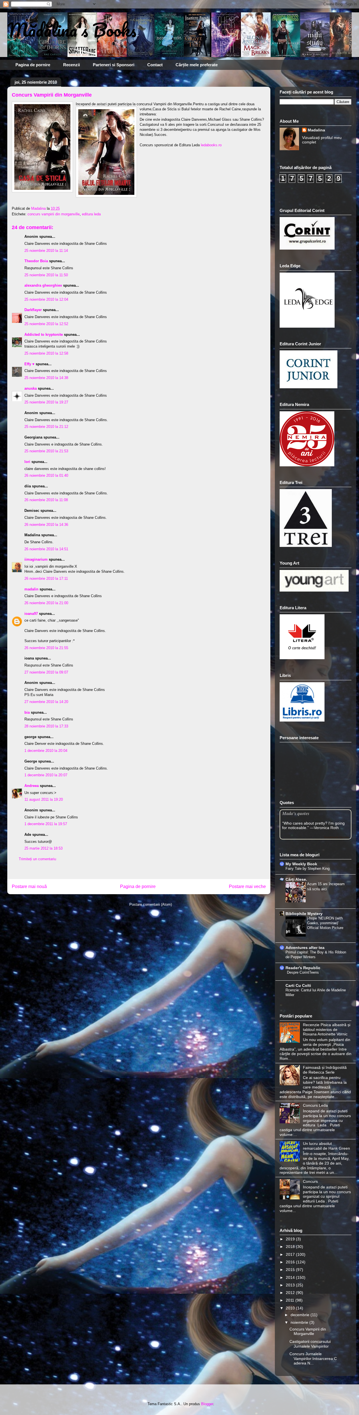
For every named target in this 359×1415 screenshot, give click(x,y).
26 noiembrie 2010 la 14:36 (46, 524)
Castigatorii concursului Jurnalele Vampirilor (310, 1343)
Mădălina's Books (71, 29)
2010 (291, 1308)
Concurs (310, 1181)
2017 (291, 1254)
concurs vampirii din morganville (53, 214)
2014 (291, 1277)
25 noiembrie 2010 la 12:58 (46, 353)
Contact (155, 64)
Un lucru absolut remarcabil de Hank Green (326, 1146)
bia (27, 712)
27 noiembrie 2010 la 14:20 (46, 702)
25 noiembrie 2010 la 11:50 (46, 275)
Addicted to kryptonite (43, 334)
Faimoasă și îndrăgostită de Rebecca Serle (325, 1069)
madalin (31, 589)
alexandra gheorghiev (43, 285)
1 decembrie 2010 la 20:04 (45, 750)
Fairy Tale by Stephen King (308, 868)
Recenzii (71, 64)
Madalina (316, 130)
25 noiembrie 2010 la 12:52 (46, 324)
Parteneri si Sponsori (113, 64)
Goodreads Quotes (336, 837)
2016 (291, 1262)
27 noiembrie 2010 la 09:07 (46, 672)
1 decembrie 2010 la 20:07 (45, 775)
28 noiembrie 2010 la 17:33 (46, 726)
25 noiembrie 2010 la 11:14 (46, 250)
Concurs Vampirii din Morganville (307, 1331)
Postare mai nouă (29, 886)
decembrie (300, 1315)
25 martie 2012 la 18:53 (43, 848)
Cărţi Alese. (296, 879)
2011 (290, 1300)
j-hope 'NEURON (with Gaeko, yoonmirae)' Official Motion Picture (325, 923)
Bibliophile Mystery (304, 913)
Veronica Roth (326, 827)
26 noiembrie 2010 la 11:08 (46, 500)
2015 (291, 1269)
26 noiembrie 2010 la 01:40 (46, 475)
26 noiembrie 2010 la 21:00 (46, 603)
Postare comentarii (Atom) (150, 904)
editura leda (91, 214)
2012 (291, 1292)
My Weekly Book (301, 864)
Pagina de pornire (32, 64)
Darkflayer (33, 310)
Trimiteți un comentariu (37, 859)
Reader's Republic (303, 968)
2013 (291, 1285)
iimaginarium (36, 559)
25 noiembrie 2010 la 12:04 (46, 299)
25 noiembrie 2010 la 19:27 (46, 402)
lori (27, 462)
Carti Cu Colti (298, 985)
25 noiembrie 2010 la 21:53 (46, 451)
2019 (291, 1239)
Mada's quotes (295, 813)
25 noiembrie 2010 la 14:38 (46, 378)
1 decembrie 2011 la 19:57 (45, 824)
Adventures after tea (305, 947)
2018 (291, 1246)
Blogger (207, 1404)
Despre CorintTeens (303, 972)
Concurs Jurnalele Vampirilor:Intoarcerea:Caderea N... (313, 1359)
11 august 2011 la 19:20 (43, 799)
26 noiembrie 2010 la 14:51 (46, 549)
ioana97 (31, 613)
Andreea (31, 786)
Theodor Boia (36, 261)
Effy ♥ (29, 364)
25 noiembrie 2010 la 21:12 (46, 426)
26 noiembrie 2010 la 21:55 (46, 648)
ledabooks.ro (211, 145)
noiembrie (300, 1322)
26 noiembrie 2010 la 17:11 (46, 578)
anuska (30, 388)
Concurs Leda (315, 1105)
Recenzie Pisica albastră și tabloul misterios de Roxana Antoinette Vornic (326, 1030)
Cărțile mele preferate (197, 64)
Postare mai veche (247, 886)
